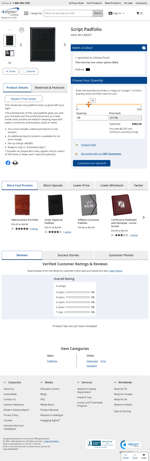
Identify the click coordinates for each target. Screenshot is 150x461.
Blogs (43, 394)
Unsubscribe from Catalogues (14, 427)
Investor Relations (14, 405)
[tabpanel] (75, 295)
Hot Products (94, 3)
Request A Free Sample (23, 98)
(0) (139, 14)
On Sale (128, 3)
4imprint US (120, 388)
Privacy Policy (11, 415)
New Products (113, 3)
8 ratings (34, 229)
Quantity (81, 113)
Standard (92, 365)
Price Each (115, 113)
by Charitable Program (90, 404)
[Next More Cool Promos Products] (144, 217)
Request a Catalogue (51, 415)
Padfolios (52, 361)
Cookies (8, 421)
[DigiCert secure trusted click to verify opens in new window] (131, 445)
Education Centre (49, 388)
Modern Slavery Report (17, 410)
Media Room (47, 404)
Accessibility (10, 394)
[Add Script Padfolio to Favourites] (21, 30)
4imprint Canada (123, 394)
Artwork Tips (84, 397)
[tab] (17, 87)
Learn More (115, 270)
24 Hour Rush (76, 3)
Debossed (92, 361)
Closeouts (141, 3)
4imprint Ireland (123, 404)
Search (97, 13)
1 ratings (67, 232)
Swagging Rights (50, 420)
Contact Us (10, 399)
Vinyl (103, 361)
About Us (9, 388)
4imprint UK (120, 399)
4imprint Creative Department (86, 390)
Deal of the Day (122, 411)
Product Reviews (49, 409)
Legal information (51, 441)
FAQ (42, 399)
